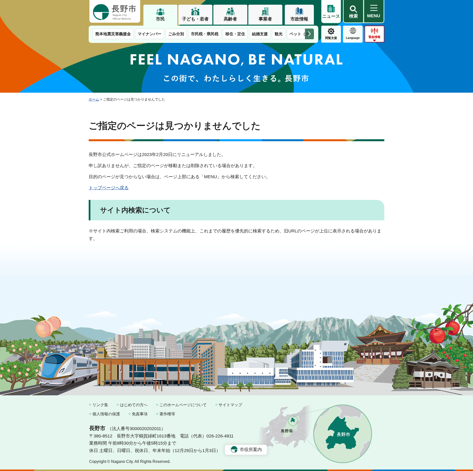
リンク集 (100, 405)
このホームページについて (183, 405)
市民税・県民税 (205, 34)
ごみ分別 (176, 34)
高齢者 (230, 19)
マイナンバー (149, 34)
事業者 (265, 19)
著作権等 (167, 414)
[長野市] (114, 11)
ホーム (94, 99)
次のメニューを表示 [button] (309, 34)
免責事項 (140, 414)
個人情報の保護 (106, 414)
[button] (353, 11)
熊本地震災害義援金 (113, 34)
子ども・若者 (195, 19)
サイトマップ (230, 405)
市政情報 (299, 19)
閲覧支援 (331, 38)
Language (353, 38)
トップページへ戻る (109, 187)
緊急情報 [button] (374, 37)
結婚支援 (260, 34)
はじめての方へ (134, 405)
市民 (160, 19)
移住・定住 (235, 34)
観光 (279, 34)
